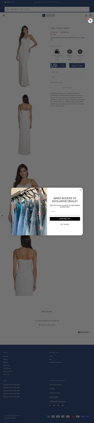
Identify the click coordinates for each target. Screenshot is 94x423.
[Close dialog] (81, 190)
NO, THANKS (65, 224)
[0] (90, 21)
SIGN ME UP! (64, 219)
